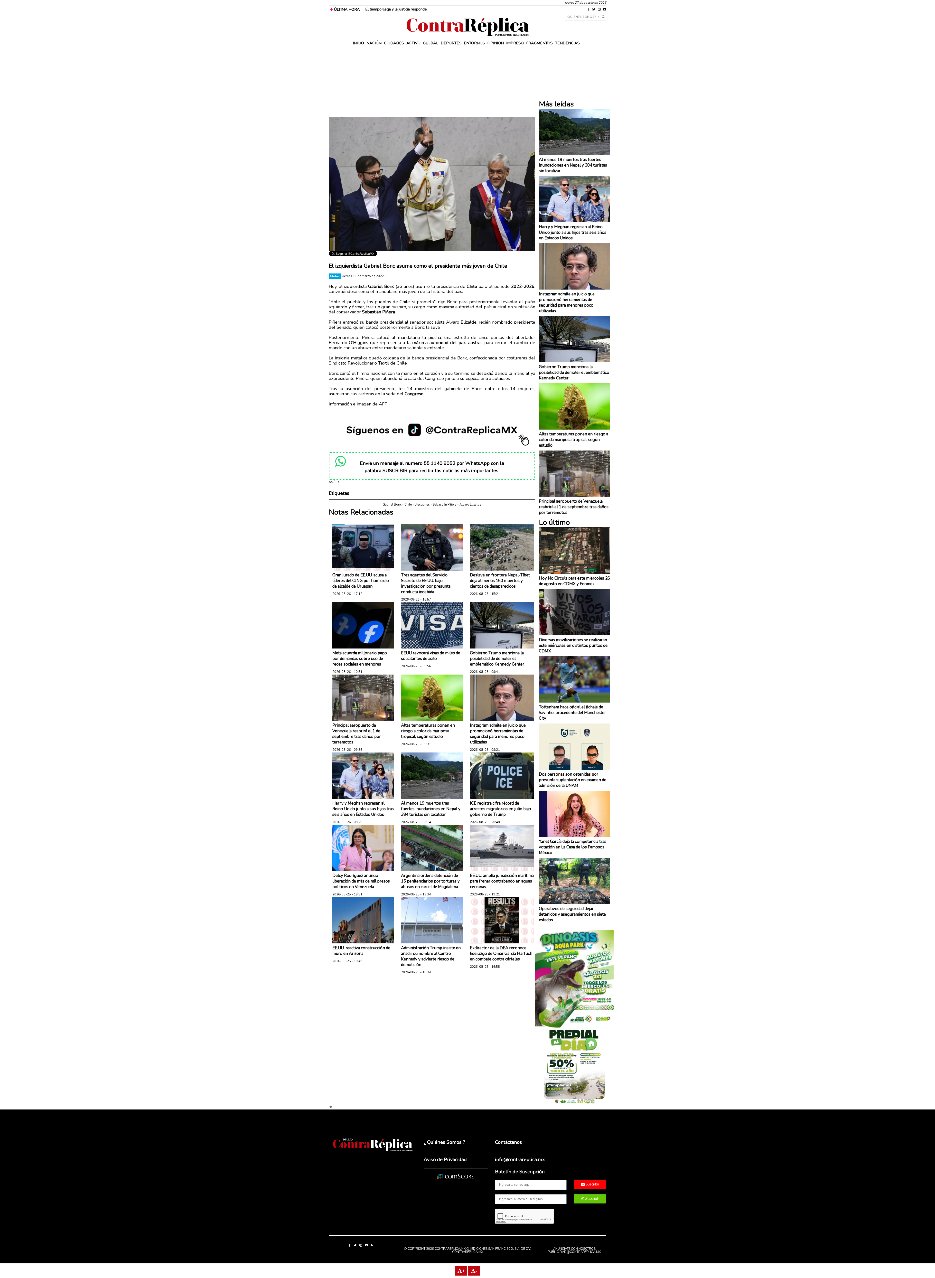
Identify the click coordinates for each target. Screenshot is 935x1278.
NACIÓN (374, 43)
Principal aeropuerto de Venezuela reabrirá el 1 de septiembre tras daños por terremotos (356, 734)
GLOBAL (430, 43)
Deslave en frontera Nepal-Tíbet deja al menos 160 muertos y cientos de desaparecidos (500, 580)
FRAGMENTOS (539, 43)
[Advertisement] (432, 83)
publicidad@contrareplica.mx (574, 1252)
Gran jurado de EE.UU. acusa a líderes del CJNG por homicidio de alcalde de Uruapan (360, 580)
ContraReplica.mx (467, 1252)
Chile (408, 504)
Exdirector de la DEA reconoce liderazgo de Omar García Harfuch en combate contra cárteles (501, 953)
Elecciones (422, 504)
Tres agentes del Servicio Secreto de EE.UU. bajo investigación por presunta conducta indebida (425, 583)
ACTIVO (413, 43)
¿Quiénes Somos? (581, 17)
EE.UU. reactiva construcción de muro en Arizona (361, 950)
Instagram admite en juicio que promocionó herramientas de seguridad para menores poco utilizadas (498, 734)
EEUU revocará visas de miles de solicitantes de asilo (430, 655)
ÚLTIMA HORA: (346, 9)
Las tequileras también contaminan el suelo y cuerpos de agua (417, 9)
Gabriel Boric (392, 504)
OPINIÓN (495, 43)
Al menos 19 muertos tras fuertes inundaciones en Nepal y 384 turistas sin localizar (430, 808)
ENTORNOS (474, 43)
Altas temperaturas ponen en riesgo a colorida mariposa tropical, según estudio (428, 731)
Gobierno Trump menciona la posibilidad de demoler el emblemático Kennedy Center (497, 658)
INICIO (358, 43)
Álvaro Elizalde (470, 504)
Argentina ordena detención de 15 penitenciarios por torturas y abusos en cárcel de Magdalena (430, 881)
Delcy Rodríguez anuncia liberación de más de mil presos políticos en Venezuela (361, 881)
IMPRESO (515, 43)
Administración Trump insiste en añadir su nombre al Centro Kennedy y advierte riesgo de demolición (431, 956)
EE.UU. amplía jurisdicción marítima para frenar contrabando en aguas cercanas (502, 881)
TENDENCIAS (567, 43)
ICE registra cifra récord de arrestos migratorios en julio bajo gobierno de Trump (500, 808)
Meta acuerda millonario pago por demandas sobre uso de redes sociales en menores (359, 658)
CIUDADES (394, 43)
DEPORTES (451, 43)
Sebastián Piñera (445, 504)
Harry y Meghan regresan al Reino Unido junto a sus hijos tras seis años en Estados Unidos (363, 808)
